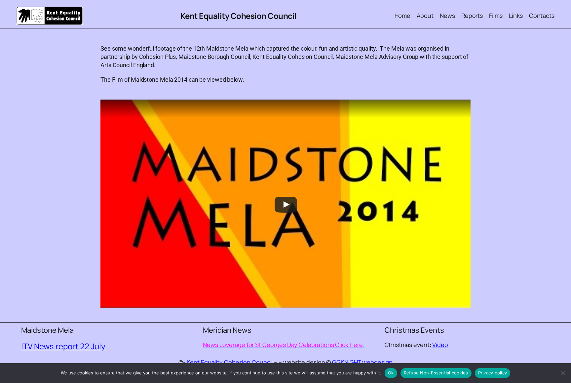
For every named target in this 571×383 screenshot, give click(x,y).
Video (440, 345)
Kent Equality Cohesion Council (238, 15)
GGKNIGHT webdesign (362, 362)
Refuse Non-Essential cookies (436, 372)
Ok (391, 372)
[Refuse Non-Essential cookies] (562, 373)
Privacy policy (492, 372)
